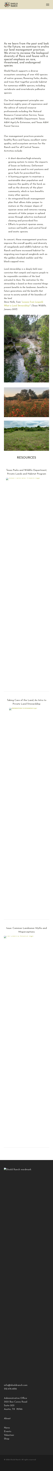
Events (7, 1431)
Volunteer (9, 1435)
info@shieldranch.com (15, 1385)
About (7, 1418)
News (7, 1428)
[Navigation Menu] (47, 4)
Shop (6, 1439)
